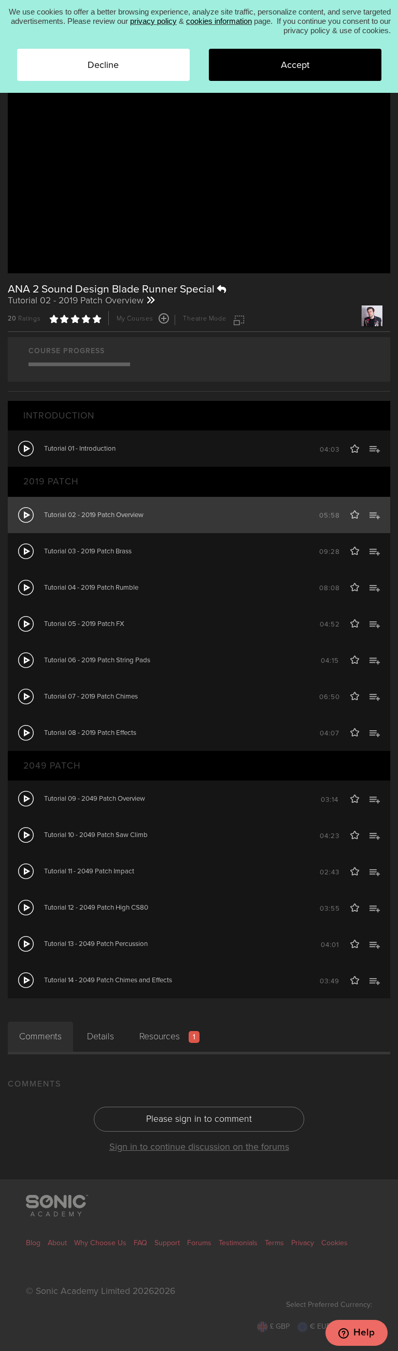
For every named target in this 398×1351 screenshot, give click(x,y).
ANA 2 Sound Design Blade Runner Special (112, 289)
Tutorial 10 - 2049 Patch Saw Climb (96, 835)
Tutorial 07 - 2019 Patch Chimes (91, 696)
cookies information (219, 21)
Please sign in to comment (199, 1118)
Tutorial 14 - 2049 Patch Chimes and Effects (108, 980)
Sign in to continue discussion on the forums (199, 1146)
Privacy (302, 1242)
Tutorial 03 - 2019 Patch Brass (88, 551)
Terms (274, 1242)
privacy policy (153, 21)
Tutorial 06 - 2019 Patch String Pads (97, 660)
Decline (103, 65)
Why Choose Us (100, 1242)
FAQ (140, 1242)
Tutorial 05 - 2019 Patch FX (84, 624)
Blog (33, 1242)
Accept (295, 65)
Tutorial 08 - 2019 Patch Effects (90, 733)
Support (167, 1242)
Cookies (334, 1242)
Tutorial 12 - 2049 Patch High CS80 (96, 907)
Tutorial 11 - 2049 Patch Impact (89, 871)
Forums (199, 1242)
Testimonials (238, 1242)
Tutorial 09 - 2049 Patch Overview (94, 799)
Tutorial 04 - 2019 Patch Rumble (91, 587)
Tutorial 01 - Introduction (80, 448)
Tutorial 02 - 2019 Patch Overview (94, 515)
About (57, 1242)
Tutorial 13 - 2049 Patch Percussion (96, 944)
